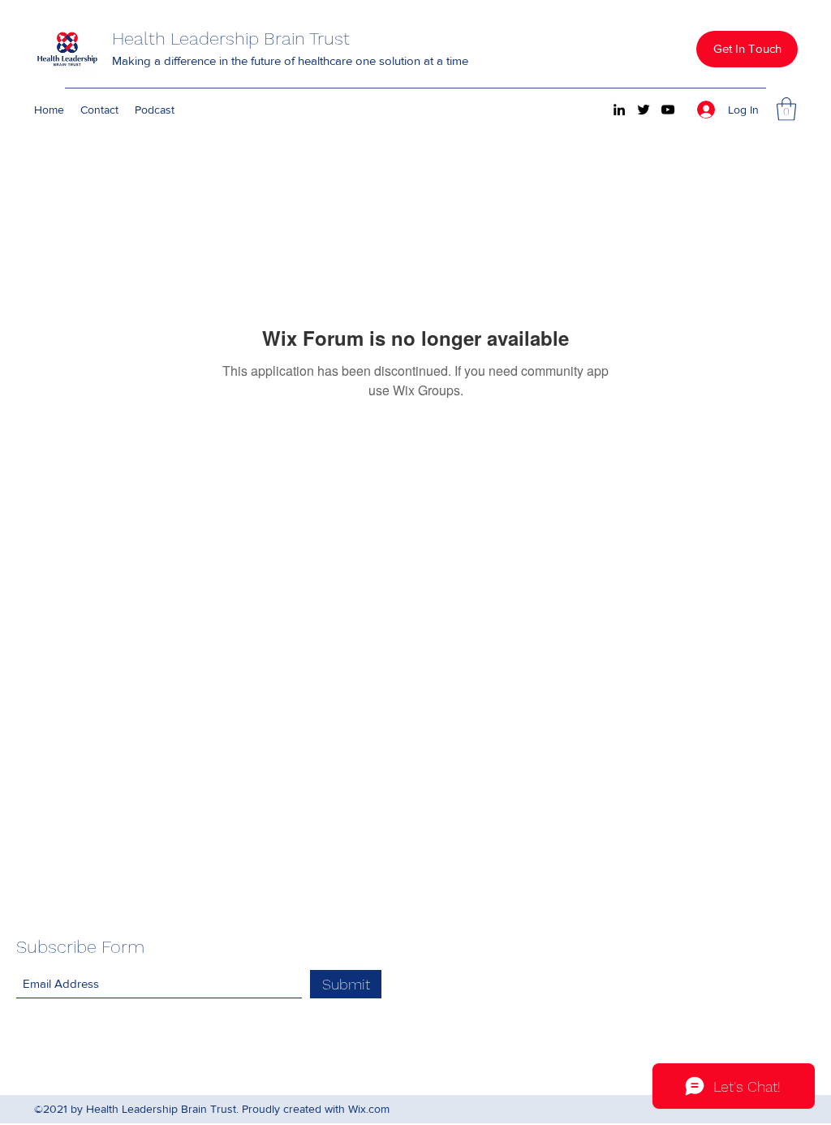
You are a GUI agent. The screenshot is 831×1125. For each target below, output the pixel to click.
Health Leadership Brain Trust (231, 38)
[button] (747, 49)
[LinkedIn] (619, 109)
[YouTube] (668, 109)
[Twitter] (643, 109)
